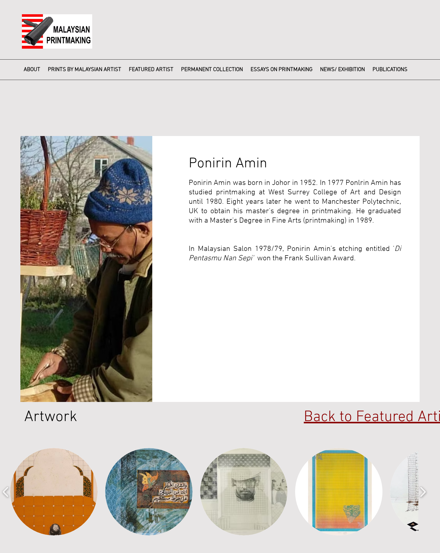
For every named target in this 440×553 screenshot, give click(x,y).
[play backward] (5, 492)
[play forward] (423, 492)
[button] (54, 491)
